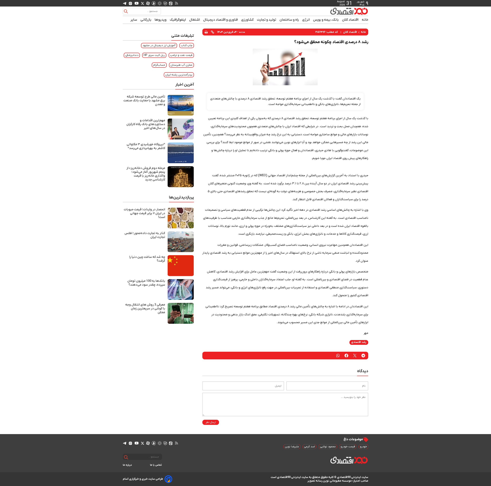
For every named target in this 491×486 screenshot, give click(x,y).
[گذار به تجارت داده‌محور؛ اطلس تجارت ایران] (180, 241)
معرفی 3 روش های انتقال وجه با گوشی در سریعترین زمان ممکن (145, 308)
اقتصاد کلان (350, 20)
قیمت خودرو (348, 446)
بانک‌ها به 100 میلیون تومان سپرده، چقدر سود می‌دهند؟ (146, 283)
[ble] (165, 3)
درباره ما (127, 465)
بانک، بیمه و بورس (326, 20)
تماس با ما (156, 465)
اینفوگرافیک (178, 20)
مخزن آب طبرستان (181, 65)
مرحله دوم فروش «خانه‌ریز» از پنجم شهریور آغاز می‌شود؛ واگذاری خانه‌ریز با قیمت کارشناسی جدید (145, 174)
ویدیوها (161, 20)
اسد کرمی (309, 446)
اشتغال (194, 20)
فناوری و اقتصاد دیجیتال (220, 20)
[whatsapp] (338, 355)
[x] (142, 3)
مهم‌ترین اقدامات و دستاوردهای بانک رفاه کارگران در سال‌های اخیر (145, 124)
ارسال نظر (211, 422)
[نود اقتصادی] (337, 11)
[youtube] (136, 3)
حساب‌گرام (159, 65)
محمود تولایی (328, 446)
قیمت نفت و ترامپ (181, 55)
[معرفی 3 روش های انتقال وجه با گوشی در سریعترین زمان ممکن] (180, 313)
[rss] (176, 3)
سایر (133, 20)
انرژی (306, 20)
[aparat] (148, 3)
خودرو (363, 446)
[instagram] (130, 3)
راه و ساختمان (289, 20)
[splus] (154, 3)
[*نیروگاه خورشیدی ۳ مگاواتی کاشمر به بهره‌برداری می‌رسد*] (180, 153)
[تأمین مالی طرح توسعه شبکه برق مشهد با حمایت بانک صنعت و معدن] (180, 105)
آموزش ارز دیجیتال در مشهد (159, 45)
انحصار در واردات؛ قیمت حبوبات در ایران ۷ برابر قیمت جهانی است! (144, 213)
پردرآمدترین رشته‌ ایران (178, 75)
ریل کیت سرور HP (154, 55)
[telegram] (125, 3)
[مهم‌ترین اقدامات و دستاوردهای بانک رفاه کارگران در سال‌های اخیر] (180, 129)
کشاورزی (247, 20)
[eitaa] (170, 3)
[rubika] (160, 3)
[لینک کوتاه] (212, 32)
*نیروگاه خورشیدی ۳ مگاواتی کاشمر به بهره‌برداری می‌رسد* (146, 146)
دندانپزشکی (131, 55)
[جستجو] (126, 11)
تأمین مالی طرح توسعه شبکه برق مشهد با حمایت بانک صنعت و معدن (144, 100)
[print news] (206, 32)
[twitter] (355, 355)
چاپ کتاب (186, 45)
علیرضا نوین (292, 446)
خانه (365, 20)
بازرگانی (146, 20)
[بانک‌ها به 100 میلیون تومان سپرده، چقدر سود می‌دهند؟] (180, 289)
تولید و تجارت (266, 20)
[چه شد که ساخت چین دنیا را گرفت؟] (180, 265)
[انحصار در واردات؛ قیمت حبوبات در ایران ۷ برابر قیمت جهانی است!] (180, 218)
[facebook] (346, 355)
